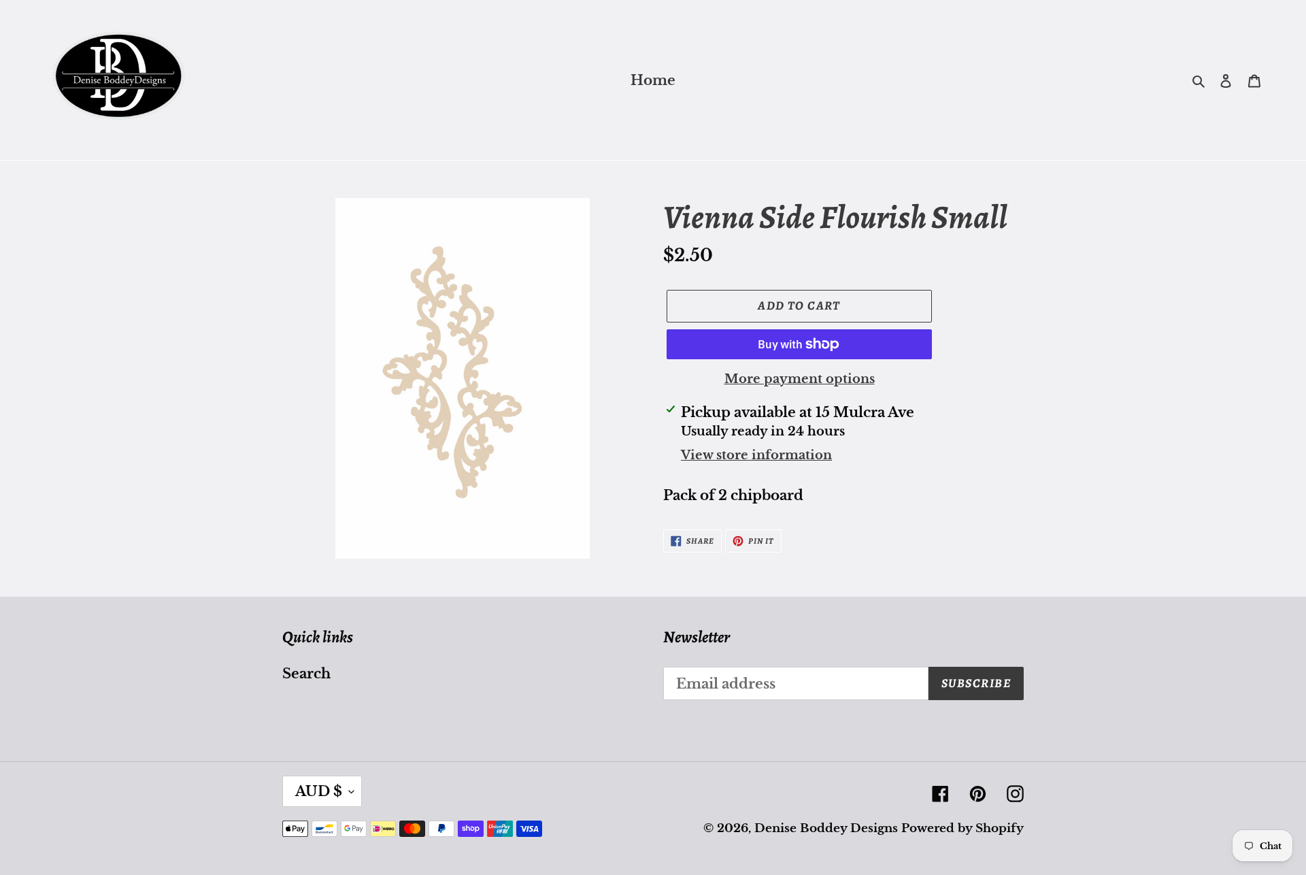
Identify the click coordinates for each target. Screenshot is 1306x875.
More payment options (799, 379)
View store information (756, 455)
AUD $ (318, 791)
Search (306, 673)
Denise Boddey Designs (826, 828)
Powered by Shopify (962, 828)
